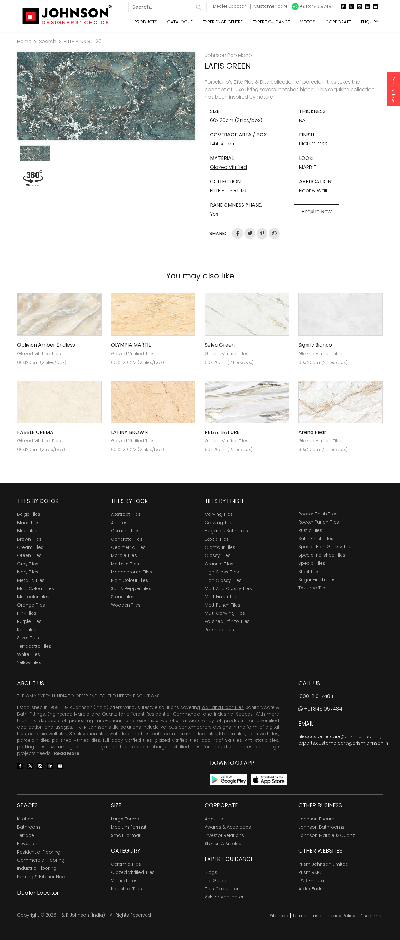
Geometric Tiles (128, 547)
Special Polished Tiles (321, 555)
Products (145, 22)
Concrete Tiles (126, 539)
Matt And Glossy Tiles (228, 588)
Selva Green (220, 344)
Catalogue (180, 22)
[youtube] (374, 6)
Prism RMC (310, 872)
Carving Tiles (219, 514)
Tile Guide (215, 881)
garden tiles (115, 747)
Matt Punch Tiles (222, 605)
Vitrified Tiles (124, 881)
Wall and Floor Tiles (222, 707)
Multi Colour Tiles (35, 588)
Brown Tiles (29, 539)
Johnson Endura (316, 819)
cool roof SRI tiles (222, 740)
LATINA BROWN (129, 432)
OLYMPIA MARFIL (131, 344)
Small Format (126, 835)
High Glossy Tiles (223, 580)
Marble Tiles (124, 555)
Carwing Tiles (219, 522)
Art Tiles (119, 522)
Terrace (25, 835)
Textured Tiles (313, 588)
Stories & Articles (223, 843)
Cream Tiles (30, 547)
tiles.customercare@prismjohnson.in (339, 736)
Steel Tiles (309, 571)
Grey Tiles (27, 564)
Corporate (338, 22)
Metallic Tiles (31, 580)
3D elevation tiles (88, 734)
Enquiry (369, 22)
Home (24, 41)
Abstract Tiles (126, 514)
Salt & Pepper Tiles (131, 588)
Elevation (27, 843)
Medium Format (129, 827)
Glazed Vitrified (228, 167)
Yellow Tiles (29, 662)
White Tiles (28, 654)
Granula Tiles (219, 564)
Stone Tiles (122, 596)
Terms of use (306, 916)
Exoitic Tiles (217, 539)
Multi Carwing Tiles (225, 613)
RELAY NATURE (222, 432)
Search (47, 41)
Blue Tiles (27, 531)
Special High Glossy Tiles (325, 547)
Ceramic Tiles (126, 864)
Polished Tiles (219, 630)
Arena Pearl (313, 432)
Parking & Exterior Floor (42, 877)
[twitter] (350, 6)
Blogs (211, 872)
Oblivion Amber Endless (46, 344)
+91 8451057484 (316, 6)
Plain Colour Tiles (129, 580)
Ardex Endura (313, 889)
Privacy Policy (340, 916)
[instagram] (358, 6)
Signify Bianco (315, 344)
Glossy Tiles (218, 555)
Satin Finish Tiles (315, 538)
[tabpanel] (106, 96)
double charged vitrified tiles (166, 747)
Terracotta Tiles (34, 646)
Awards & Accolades (228, 827)
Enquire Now (393, 89)
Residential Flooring (38, 852)
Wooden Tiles (126, 605)
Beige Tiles (28, 514)
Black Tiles (28, 522)
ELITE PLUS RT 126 (83, 41)
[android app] (228, 779)
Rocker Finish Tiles (318, 514)
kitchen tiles (232, 734)
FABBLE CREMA (35, 432)
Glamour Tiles (220, 547)
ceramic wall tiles (47, 734)
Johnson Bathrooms (321, 827)
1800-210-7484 (315, 696)
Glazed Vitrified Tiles (133, 872)
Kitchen (25, 819)
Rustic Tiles (310, 530)
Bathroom (28, 827)
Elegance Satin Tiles (226, 531)
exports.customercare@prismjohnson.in (343, 743)
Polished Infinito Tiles (227, 621)
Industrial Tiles (126, 889)
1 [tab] (106, 133)
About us (215, 819)
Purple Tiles (29, 621)
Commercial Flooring (40, 860)
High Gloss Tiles (222, 572)
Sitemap (279, 916)
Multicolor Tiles (33, 596)
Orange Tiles (31, 605)
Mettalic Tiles (125, 564)
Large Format (126, 819)
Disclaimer (371, 916)
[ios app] (269, 779)
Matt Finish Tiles (222, 596)
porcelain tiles (33, 740)
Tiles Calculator (222, 889)
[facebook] (342, 6)
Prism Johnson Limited (323, 864)
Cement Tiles (125, 531)
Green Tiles (29, 555)
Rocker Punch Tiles (318, 522)
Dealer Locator (230, 6)
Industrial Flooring (37, 868)
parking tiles (31, 747)
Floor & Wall (313, 190)
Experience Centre (223, 22)
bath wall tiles (263, 734)
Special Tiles (311, 563)
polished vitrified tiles (76, 740)
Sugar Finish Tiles (317, 580)
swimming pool (67, 747)
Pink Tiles (26, 613)
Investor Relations (224, 835)
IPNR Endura (311, 881)
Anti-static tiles (261, 740)
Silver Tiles (28, 638)
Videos (307, 22)
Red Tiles (26, 630)
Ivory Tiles (27, 572)
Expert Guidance (271, 22)
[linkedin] (366, 6)
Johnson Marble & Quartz (326, 835)
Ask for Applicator (224, 897)
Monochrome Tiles (131, 572)
